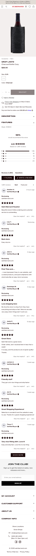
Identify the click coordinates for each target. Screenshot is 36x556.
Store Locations (18, 526)
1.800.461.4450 (16, 536)
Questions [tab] (18, 173)
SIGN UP (18, 483)
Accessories (5, 58)
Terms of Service (12, 552)
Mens (11, 58)
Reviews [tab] (7, 173)
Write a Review (26, 178)
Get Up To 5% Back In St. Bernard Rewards (18, 3)
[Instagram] (20, 542)
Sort (16, 185)
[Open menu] (2, 6)
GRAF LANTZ (8, 62)
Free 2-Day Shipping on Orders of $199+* (18, 1)
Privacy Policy (24, 552)
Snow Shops (18, 529)
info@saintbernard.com (19, 533)
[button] (18, 151)
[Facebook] (16, 542)
